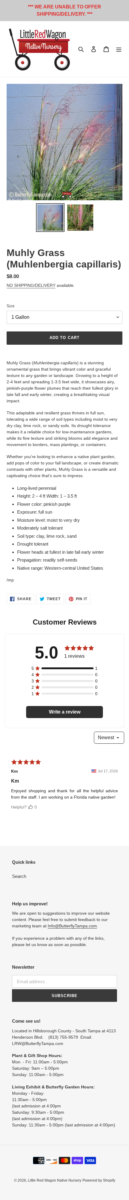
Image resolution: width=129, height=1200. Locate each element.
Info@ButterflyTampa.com (72, 925)
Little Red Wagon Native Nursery (54, 1180)
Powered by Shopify (98, 1180)
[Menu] (118, 49)
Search (19, 876)
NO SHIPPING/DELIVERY (31, 285)
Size (10, 306)
